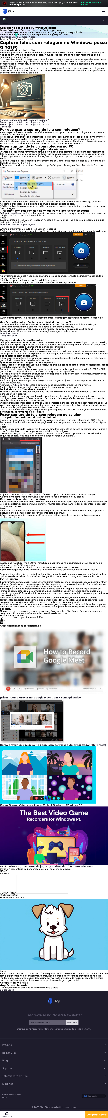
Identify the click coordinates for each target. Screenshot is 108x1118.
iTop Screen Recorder (13, 213)
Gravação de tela (25, 39)
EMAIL (4, 873)
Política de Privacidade (11, 1095)
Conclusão (6, 126)
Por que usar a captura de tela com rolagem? (24, 120)
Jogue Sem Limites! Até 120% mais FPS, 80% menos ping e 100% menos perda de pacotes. (55, 3)
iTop (54, 1001)
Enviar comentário (9, 895)
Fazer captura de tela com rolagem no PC (22, 122)
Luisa (3, 50)
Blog (11, 39)
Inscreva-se (72, 1022)
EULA (4, 1097)
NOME (4, 871)
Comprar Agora (96, 1114)
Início (3, 39)
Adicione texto (20, 384)
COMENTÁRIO (8, 892)
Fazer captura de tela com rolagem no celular (24, 124)
